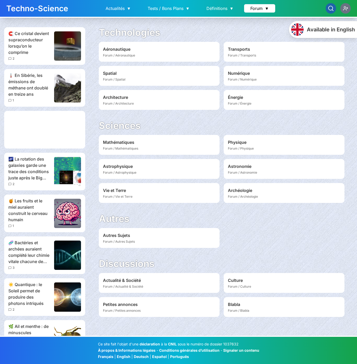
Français (105, 356)
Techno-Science (37, 8)
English (123, 356)
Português (179, 356)
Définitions (220, 8)
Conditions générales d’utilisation (189, 350)
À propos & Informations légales (127, 350)
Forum (259, 8)
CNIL (172, 344)
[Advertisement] (44, 130)
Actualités (118, 8)
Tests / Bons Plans (169, 8)
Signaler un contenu (241, 350)
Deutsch (141, 356)
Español (159, 356)
